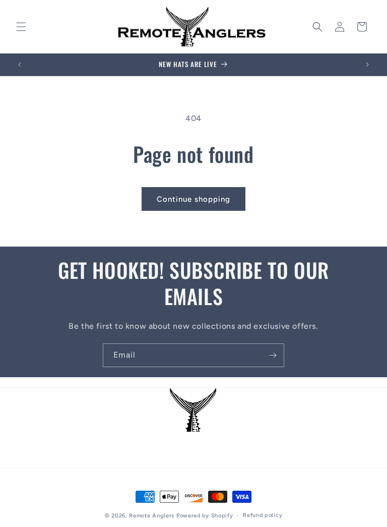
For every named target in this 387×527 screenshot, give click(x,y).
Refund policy (262, 515)
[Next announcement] (367, 64)
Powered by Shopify (204, 515)
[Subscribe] (273, 355)
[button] (21, 27)
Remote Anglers (151, 515)
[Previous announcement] (20, 64)
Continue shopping (193, 199)
